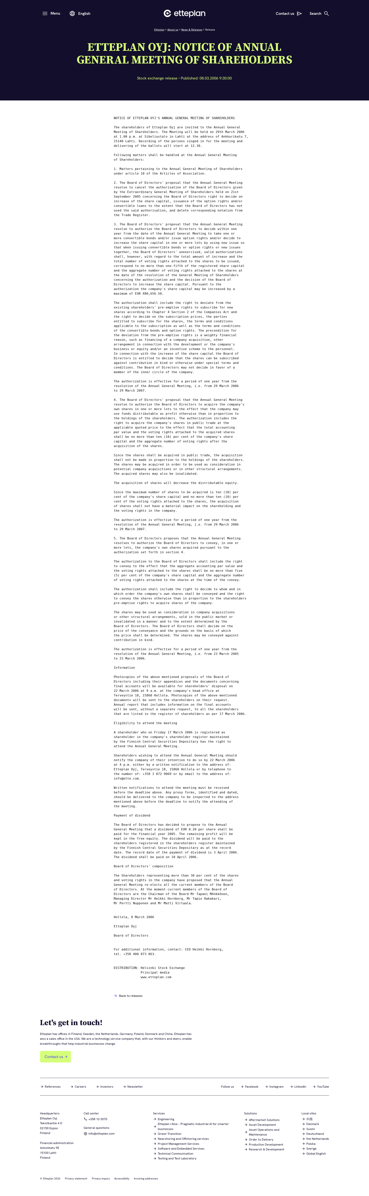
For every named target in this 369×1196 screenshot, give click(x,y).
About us (172, 29)
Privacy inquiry (101, 1178)
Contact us (54, 1056)
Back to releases (131, 996)
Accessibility (121, 1178)
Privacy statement (76, 1178)
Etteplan (159, 29)
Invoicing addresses (146, 1178)
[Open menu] (45, 13)
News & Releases (191, 29)
